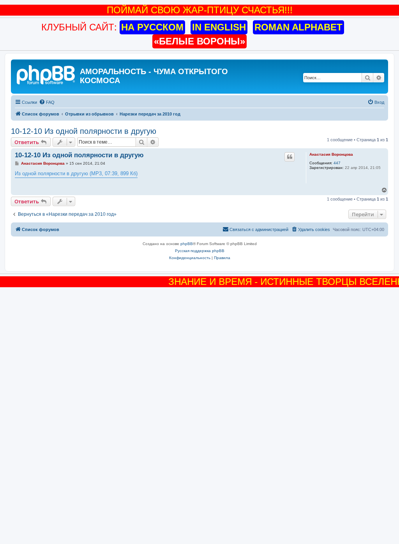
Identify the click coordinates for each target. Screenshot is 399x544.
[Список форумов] (46, 73)
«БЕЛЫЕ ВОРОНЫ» (199, 41)
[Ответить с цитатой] (289, 157)
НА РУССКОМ (152, 27)
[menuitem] (47, 102)
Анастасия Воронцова (331, 154)
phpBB (186, 244)
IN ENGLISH (219, 27)
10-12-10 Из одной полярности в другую (83, 131)
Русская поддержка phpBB (199, 251)
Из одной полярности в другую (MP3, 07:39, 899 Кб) (76, 173)
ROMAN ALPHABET (298, 27)
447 (337, 163)
